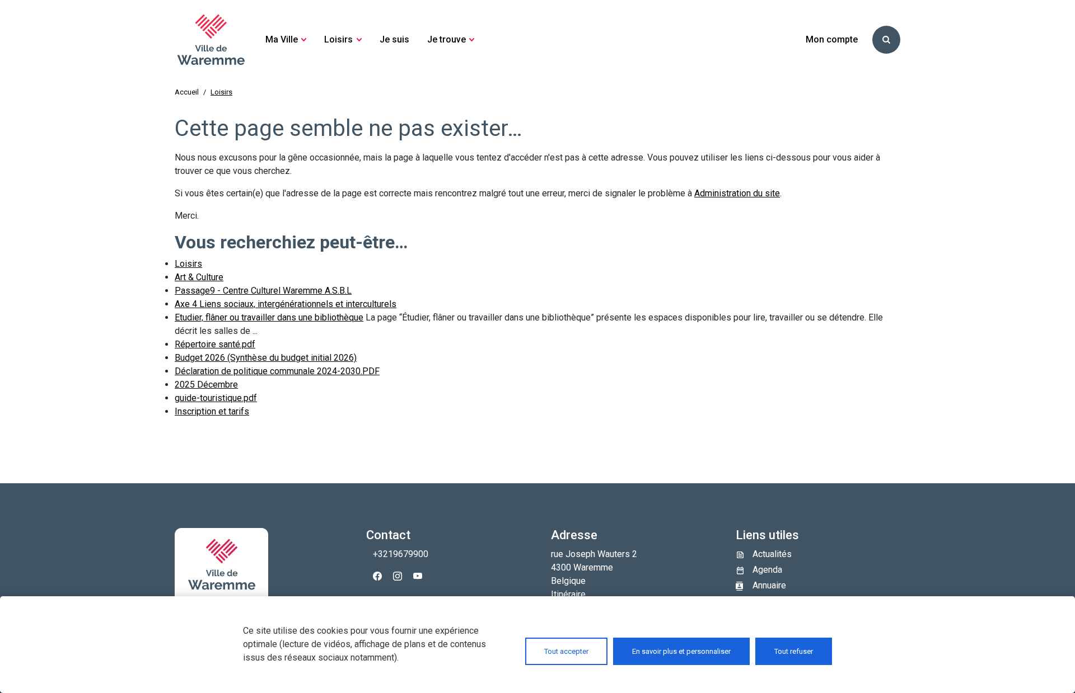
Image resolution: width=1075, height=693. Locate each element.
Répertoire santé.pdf (215, 344)
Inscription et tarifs (212, 411)
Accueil (187, 92)
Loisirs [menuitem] (338, 39)
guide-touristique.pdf (216, 398)
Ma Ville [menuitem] (281, 39)
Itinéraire (568, 594)
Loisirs (188, 263)
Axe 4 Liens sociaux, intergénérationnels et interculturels (285, 304)
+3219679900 (400, 554)
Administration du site (737, 193)
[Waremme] (211, 40)
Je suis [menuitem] (394, 39)
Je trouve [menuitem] (446, 39)
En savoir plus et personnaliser (681, 651)
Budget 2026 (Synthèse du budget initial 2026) (266, 357)
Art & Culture (199, 277)
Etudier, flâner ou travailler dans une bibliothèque (269, 317)
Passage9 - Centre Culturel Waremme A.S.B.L (263, 290)
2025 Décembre (206, 384)
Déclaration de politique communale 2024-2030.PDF (277, 371)
